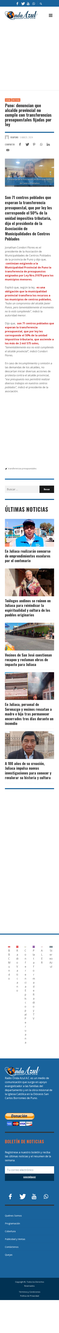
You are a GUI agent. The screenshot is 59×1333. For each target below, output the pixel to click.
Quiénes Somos (13, 1215)
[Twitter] (22, 3)
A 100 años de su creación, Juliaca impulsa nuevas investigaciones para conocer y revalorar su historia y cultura (28, 770)
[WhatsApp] (33, 3)
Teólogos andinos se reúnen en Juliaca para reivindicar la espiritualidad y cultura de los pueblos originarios (28, 608)
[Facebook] (17, 3)
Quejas (8, 1254)
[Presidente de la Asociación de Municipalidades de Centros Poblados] (29, 173)
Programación (12, 1223)
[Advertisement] (29, 55)
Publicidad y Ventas (15, 1239)
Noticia (16, 100)
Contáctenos (12, 1246)
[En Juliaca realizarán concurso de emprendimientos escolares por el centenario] (24, 533)
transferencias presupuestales (22, 468)
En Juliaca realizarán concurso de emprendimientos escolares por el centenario (27, 555)
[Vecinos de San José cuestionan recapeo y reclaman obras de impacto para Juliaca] (24, 636)
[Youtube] (28, 3)
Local (8, 100)
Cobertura (10, 1231)
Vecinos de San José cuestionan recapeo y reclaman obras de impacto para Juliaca (28, 659)
